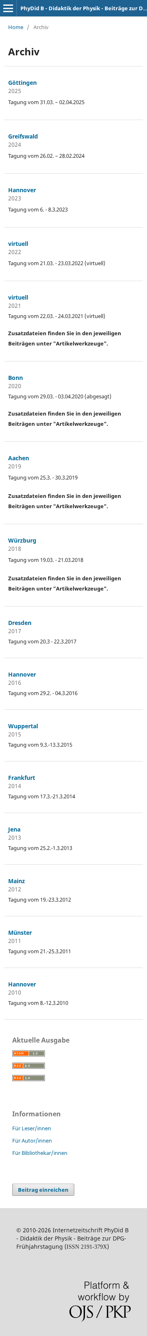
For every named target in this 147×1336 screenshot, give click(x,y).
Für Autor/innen (32, 1140)
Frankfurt (21, 778)
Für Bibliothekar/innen (39, 1153)
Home (15, 27)
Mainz (16, 881)
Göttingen (22, 82)
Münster (20, 932)
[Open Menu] (8, 8)
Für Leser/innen (31, 1128)
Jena (14, 829)
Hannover (22, 190)
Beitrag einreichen (43, 1189)
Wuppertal (23, 726)
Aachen (18, 458)
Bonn (15, 378)
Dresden (19, 623)
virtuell (18, 244)
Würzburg (22, 540)
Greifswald (23, 136)
